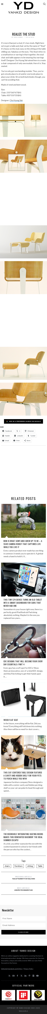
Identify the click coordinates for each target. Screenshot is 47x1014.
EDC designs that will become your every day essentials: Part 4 (23, 663)
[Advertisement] (23, 23)
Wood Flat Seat (11, 719)
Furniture (18, 866)
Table (40, 866)
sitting (30, 866)
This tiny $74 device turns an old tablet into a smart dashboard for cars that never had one (23, 602)
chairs (7, 866)
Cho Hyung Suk (16, 100)
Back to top (23, 1011)
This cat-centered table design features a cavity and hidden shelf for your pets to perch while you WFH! (23, 775)
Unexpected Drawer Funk (23, 889)
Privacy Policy (28, 969)
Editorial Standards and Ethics (11, 969)
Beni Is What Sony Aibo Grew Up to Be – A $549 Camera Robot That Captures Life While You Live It (23, 544)
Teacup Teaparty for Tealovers (23, 877)
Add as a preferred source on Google (25, 421)
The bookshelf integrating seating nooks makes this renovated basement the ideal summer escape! (23, 837)
